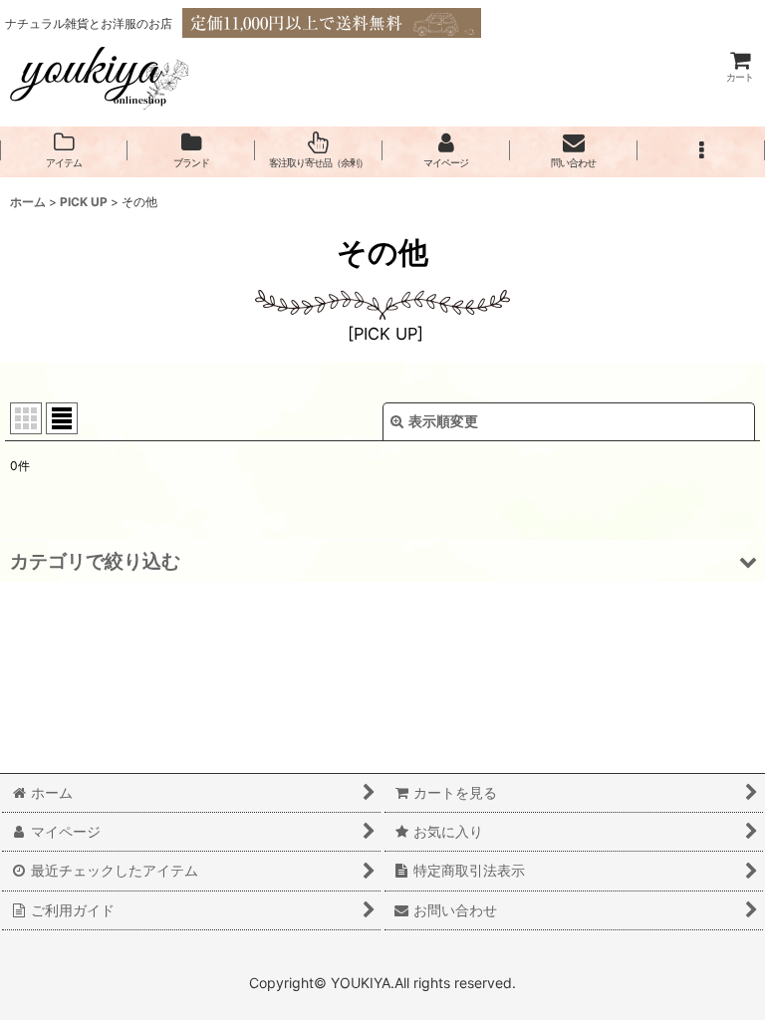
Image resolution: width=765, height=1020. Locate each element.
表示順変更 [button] (443, 420)
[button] (701, 150)
